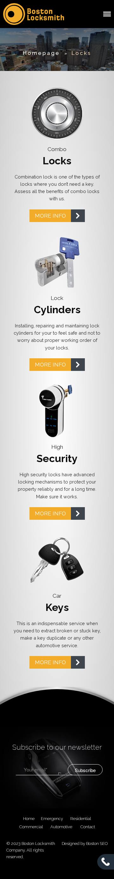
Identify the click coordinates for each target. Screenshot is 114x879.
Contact (87, 826)
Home (29, 818)
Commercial (31, 826)
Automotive (61, 826)
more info (50, 216)
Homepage (41, 53)
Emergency (52, 818)
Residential (80, 818)
